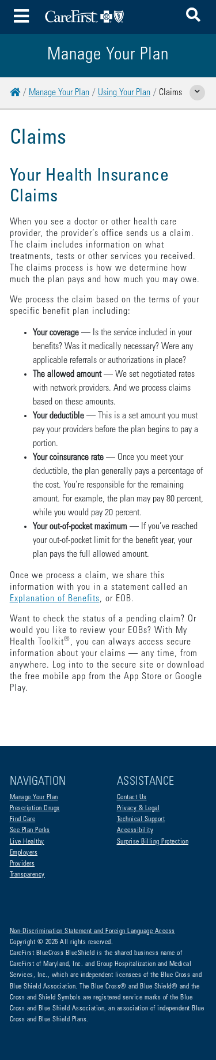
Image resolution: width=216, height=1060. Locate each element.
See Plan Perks (30, 830)
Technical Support (141, 819)
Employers (24, 852)
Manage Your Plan (59, 93)
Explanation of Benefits (55, 599)
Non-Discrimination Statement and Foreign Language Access (92, 931)
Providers (22, 863)
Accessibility (135, 830)
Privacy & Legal (138, 808)
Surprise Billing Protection (153, 841)
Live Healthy (27, 841)
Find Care (23, 819)
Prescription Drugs (35, 808)
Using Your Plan (124, 93)
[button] (193, 17)
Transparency (27, 874)
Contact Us (132, 797)
